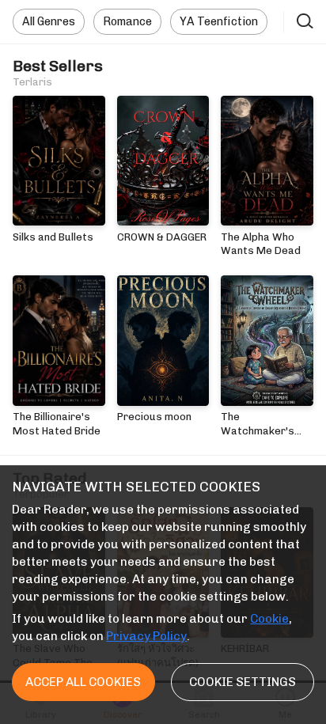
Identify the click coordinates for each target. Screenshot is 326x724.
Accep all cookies (83, 682)
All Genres (48, 21)
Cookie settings (242, 682)
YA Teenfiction (219, 21)
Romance (127, 21)
